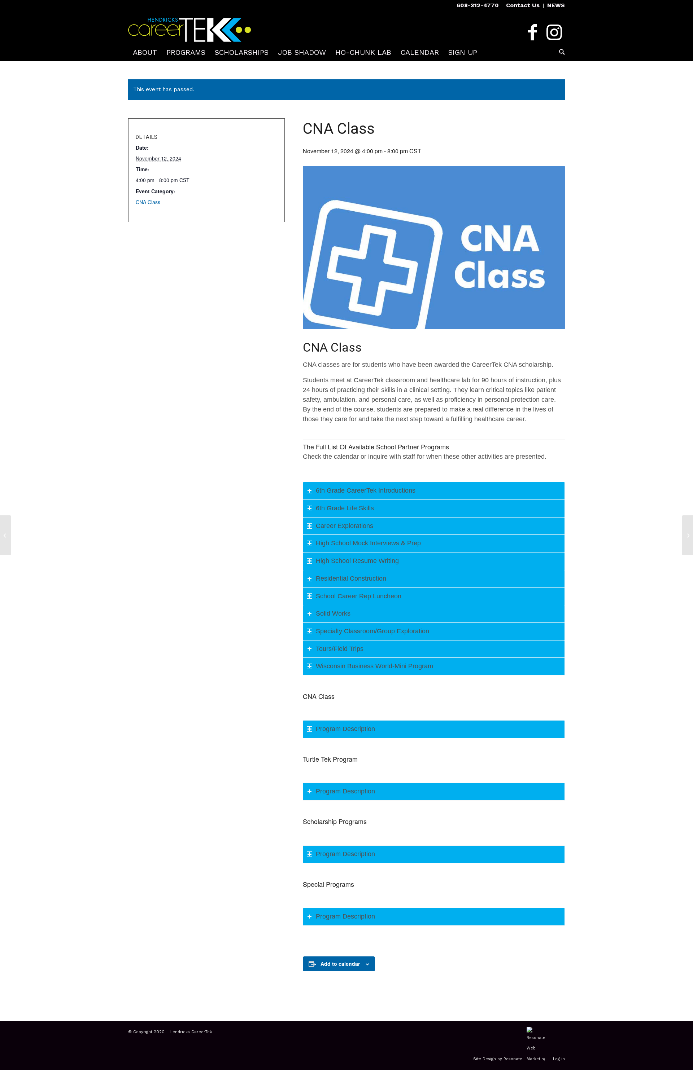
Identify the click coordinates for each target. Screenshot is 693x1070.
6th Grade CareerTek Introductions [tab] (365, 490)
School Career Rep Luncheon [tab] (358, 596)
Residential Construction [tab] (351, 578)
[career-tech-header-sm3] (189, 27)
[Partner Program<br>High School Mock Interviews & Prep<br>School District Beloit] (5, 535)
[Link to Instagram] (554, 32)
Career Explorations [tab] (344, 525)
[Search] (559, 52)
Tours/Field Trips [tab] (339, 648)
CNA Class (148, 202)
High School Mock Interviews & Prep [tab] (368, 543)
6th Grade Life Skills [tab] (345, 508)
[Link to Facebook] (532, 32)
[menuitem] (523, 6)
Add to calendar (340, 963)
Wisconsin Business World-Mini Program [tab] (374, 666)
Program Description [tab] (345, 728)
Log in (559, 1059)
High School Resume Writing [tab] (357, 560)
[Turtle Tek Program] (687, 535)
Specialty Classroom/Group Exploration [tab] (372, 631)
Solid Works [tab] (333, 613)
